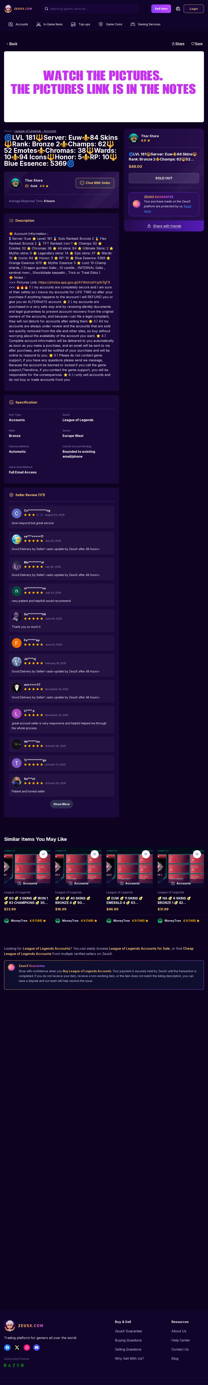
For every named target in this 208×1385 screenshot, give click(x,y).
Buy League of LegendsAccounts (87, 971)
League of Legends (17, 892)
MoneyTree (19, 920)
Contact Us (180, 1349)
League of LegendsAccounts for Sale (139, 948)
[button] (178, 9)
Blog (174, 1358)
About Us (178, 1331)
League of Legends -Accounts (35, 131)
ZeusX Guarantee (128, 1331)
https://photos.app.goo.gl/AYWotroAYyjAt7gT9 (74, 282)
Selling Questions (128, 1349)
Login (194, 8)
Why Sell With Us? (129, 1358)
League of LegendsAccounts (46, 948)
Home (8, 131)
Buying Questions (128, 1340)
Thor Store (34, 180)
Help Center (180, 1340)
